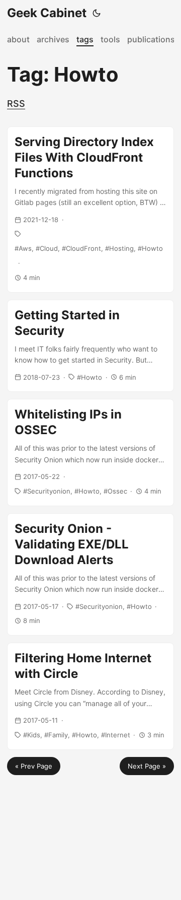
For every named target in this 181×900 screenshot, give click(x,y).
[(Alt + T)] (96, 13)
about (18, 39)
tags (85, 39)
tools (110, 39)
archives (53, 39)
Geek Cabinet (46, 13)
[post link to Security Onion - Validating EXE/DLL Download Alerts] (90, 575)
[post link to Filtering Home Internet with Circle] (90, 696)
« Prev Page (33, 766)
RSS (16, 103)
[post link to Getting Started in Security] (90, 346)
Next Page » (147, 766)
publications (151, 39)
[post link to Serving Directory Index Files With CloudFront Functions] (90, 209)
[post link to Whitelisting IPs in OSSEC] (90, 452)
